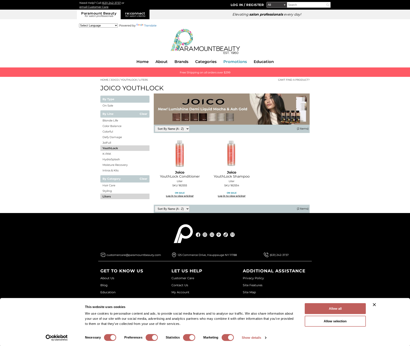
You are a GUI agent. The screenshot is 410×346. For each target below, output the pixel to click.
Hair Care (108, 185)
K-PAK (106, 153)
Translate (150, 25)
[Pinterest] (218, 234)
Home (142, 61)
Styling (107, 191)
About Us (107, 278)
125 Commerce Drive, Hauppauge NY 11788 (207, 255)
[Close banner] (374, 304)
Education (264, 61)
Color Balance (112, 126)
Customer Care (182, 278)
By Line (107, 113)
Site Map (249, 292)
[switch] (152, 337)
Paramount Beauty (98, 14)
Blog (104, 285)
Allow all (335, 308)
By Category (111, 178)
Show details (251, 337)
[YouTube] (212, 234)
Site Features (252, 285)
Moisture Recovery (115, 164)
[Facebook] (198, 234)
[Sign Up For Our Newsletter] (232, 234)
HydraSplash (111, 159)
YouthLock (110, 148)
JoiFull (106, 142)
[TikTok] (225, 234)
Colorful (107, 131)
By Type (108, 99)
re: (135, 14)
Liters (106, 196)
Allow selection (335, 321)
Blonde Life (110, 120)
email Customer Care (93, 7)
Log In (237, 5)
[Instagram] (205, 234)
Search (327, 4)
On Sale (107, 105)
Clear (143, 113)
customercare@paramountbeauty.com (134, 255)
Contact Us (179, 285)
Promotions (235, 61)
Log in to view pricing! (179, 195)
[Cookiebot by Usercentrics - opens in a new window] (56, 337)
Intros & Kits (110, 170)
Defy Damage (112, 137)
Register (255, 5)
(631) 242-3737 (111, 2)
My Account (180, 292)
